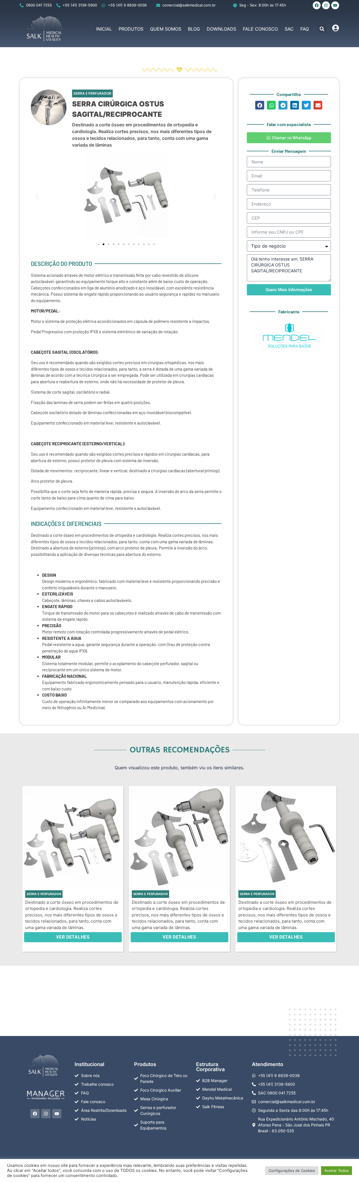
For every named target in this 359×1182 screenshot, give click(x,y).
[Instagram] (326, 5)
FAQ (304, 29)
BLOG (194, 29)
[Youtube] (335, 5)
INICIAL (104, 29)
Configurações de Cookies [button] (292, 1170)
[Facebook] (317, 5)
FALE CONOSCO (260, 29)
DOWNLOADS (221, 29)
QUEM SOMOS (165, 29)
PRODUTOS (131, 29)
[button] (322, 29)
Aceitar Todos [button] (337, 1170)
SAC (289, 29)
